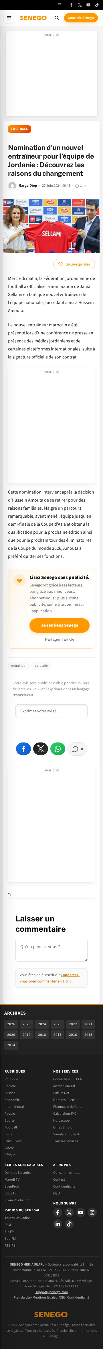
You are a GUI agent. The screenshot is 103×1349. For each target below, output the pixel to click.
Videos (9, 1148)
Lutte (8, 1134)
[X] (69, 1212)
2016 (73, 1034)
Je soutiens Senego (59, 625)
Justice (10, 1092)
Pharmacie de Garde (68, 1106)
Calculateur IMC (64, 1113)
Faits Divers (13, 1141)
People (10, 1113)
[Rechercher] (56, 18)
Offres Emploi (63, 1127)
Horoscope (61, 1120)
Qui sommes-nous (66, 1172)
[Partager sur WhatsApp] (57, 748)
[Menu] (9, 18)
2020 (11, 1034)
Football (19, 129)
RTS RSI (10, 1245)
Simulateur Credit (66, 1134)
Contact (59, 1179)
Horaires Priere (64, 1099)
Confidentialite (64, 1186)
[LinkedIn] (57, 1224)
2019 (27, 1034)
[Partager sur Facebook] (23, 748)
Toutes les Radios (17, 1218)
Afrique (10, 1154)
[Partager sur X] (40, 748)
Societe (10, 1086)
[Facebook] (71, 5)
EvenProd (12, 1186)
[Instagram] (92, 1212)
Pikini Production (18, 1200)
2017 (58, 1034)
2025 (27, 1024)
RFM (8, 1224)
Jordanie (41, 665)
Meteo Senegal (64, 1086)
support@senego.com (51, 1292)
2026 (11, 1024)
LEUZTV (10, 1193)
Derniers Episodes (18, 1172)
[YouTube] (88, 5)
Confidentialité (78, 1297)
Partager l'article (59, 639)
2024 (42, 1024)
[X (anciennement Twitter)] (80, 5)
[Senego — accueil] (34, 17)
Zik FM (9, 1231)
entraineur (19, 665)
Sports (9, 1120)
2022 (73, 1024)
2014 (11, 1045)
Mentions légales (45, 1297)
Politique (11, 1079)
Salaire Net (61, 1092)
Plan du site (22, 1297)
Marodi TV (12, 1179)
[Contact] (59, 4)
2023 (58, 1024)
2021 (88, 1024)
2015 (88, 1034)
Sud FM (10, 1238)
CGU (56, 1193)
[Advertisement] (51, 75)
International (14, 1106)
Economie (12, 1099)
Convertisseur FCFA (67, 1079)
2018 (42, 1034)
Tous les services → (67, 1141)
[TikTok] (97, 5)
